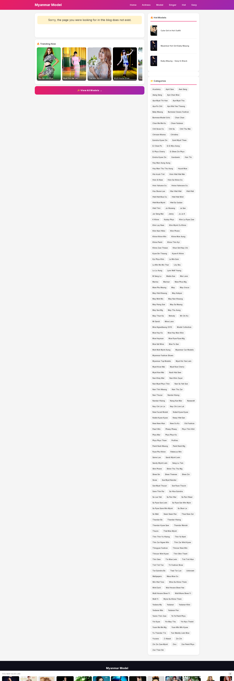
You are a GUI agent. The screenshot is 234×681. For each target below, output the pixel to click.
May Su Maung (176, 304)
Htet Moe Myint (158, 202)
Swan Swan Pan (170, 514)
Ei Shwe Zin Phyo (177, 152)
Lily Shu (177, 265)
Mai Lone (184, 276)
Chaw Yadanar (177, 123)
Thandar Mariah (181, 525)
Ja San (183, 208)
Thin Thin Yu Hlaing (161, 537)
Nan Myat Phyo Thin (161, 384)
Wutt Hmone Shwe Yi (161, 593)
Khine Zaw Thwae (160, 248)
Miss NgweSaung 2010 (162, 327)
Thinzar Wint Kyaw (160, 554)
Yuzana (155, 639)
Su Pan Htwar (187, 497)
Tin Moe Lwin (171, 559)
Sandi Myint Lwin (173, 457)
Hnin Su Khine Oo (175, 180)
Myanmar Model (48, 5)
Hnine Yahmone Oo (179, 185)
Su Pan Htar (171, 497)
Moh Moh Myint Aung (161, 350)
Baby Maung (157, 112)
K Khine (155, 219)
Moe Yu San (174, 344)
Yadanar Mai (157, 610)
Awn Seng (183, 89)
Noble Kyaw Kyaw (160, 418)
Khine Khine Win (159, 236)
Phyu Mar (156, 435)
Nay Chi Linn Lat (177, 406)
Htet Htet (190, 191)
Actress (146, 4)
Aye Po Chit (157, 106)
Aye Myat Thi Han (160, 101)
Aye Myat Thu (178, 101)
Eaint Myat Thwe (179, 140)
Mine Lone (169, 321)
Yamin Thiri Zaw (159, 616)
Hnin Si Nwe (157, 180)
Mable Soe (170, 276)
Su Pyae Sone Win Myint (162, 508)
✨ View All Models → (89, 90)
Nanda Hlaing (173, 395)
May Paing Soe (158, 304)
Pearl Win (156, 429)
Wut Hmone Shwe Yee (175, 588)
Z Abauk (167, 639)
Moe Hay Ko (157, 333)
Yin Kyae (156, 622)
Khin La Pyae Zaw (186, 219)
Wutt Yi (155, 599)
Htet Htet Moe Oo (159, 197)
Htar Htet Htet (175, 191)
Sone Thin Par (158, 491)
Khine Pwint (157, 242)
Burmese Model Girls (161, 118)
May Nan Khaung (175, 299)
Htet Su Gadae (176, 202)
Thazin (155, 531)
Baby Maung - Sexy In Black (174, 61)
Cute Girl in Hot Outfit (171, 30)
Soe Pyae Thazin (179, 486)
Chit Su (172, 129)
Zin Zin (179, 639)
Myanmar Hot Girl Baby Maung (175, 46)
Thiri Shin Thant (180, 554)
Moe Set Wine (158, 344)
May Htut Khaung (159, 293)
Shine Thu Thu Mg (174, 469)
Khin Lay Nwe (158, 225)
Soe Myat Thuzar (159, 486)
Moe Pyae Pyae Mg (177, 338)
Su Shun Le (182, 508)
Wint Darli (156, 588)
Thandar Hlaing (174, 520)
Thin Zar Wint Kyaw (182, 542)
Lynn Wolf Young (174, 270)
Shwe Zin (186, 474)
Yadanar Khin (184, 605)
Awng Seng (157, 95)
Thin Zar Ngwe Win (160, 542)
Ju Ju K (182, 214)
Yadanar (170, 605)
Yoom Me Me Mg (159, 627)
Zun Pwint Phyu (187, 644)
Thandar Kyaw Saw (160, 525)
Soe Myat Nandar (169, 480)
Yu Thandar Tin (159, 633)
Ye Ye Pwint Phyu (178, 616)
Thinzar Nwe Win (180, 548)
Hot (184, 4)
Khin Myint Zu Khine (177, 225)
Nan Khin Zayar (176, 378)
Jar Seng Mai (158, 214)
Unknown (190, 571)
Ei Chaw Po (157, 146)
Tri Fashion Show (176, 565)
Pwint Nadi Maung (160, 446)
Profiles (174, 440)
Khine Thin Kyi (173, 242)
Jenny (171, 214)
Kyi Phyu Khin (158, 259)
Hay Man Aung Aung (161, 163)
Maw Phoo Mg (181, 282)
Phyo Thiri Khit (188, 429)
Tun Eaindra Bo (158, 571)
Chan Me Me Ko (159, 123)
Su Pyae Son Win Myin (181, 503)
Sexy (194, 4)
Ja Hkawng (170, 208)
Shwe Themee (171, 474)
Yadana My (157, 605)
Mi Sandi (156, 321)
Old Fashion (189, 423)
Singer (172, 4)
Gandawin (175, 157)
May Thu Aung (174, 310)
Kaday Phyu (169, 219)
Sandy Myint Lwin (159, 463)
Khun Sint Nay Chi (180, 248)
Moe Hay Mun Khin (176, 333)
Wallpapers (157, 576)
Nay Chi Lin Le (158, 406)
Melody (172, 316)
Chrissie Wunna (159, 135)
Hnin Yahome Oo (159, 185)
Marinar (166, 282)
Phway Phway (171, 429)
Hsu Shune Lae (158, 191)
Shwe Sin (156, 474)
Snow (154, 480)
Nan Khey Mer (158, 378)
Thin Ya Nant (180, 537)
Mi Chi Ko (184, 316)
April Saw (170, 89)
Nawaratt (191, 401)
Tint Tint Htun (188, 559)
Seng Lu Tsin (177, 463)
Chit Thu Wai (185, 129)
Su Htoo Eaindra (176, 491)
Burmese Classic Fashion (178, 112)
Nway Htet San (179, 418)
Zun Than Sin (158, 650)
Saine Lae (156, 457)
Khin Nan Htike (158, 231)
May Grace (184, 287)
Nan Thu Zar (177, 389)
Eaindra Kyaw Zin (159, 140)
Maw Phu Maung (159, 287)
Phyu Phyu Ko (171, 435)
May (173, 287)
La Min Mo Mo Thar (160, 265)
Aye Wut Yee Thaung (176, 106)
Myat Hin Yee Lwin (183, 361)
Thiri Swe (156, 559)
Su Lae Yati (157, 497)
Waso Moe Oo (172, 576)
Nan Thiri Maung (159, 389)
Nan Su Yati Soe (181, 384)
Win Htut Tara (158, 582)
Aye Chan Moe (173, 95)
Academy (156, 89)
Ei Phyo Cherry (158, 152)
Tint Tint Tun (158, 565)
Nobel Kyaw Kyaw (180, 412)
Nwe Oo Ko (174, 423)
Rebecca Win (176, 452)
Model (159, 4)
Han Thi (188, 157)
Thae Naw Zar (188, 514)
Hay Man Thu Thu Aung (162, 169)
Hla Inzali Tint (158, 174)
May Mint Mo (157, 299)
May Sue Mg (157, 310)
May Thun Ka (158, 316)
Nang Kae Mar (176, 401)
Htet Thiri (156, 208)
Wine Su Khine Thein (178, 582)
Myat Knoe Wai (158, 367)
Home (133, 4)
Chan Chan (179, 118)
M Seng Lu (156, 276)
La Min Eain (174, 259)
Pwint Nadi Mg (179, 446)
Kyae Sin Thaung (159, 253)
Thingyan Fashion (160, 548)
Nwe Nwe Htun (158, 423)
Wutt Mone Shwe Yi (183, 593)
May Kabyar (177, 293)
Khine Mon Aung (178, 236)
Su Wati (155, 514)
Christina (174, 135)
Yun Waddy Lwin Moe (180, 633)
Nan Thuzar (157, 395)
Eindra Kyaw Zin (159, 157)
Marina (155, 282)
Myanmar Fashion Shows (162, 355)
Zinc (174, 644)
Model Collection (184, 327)
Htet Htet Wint (177, 197)
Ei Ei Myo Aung (173, 146)
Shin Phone (157, 469)
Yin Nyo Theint (187, 622)
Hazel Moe (182, 169)
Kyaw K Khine (178, 253)
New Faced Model (160, 412)
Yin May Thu (170, 622)
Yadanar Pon (173, 610)
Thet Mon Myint (170, 531)
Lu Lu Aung (157, 270)
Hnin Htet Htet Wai (177, 174)
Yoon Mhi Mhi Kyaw (179, 627)
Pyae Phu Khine (158, 452)
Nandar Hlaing (158, 401)
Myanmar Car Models (184, 350)
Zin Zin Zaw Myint (160, 644)
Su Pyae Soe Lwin (159, 503)
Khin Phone (175, 231)
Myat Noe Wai (158, 372)
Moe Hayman (158, 338)
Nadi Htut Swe (175, 372)
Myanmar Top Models (161, 361)
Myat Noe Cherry (177, 367)
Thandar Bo (157, 520)
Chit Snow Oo (158, 129)
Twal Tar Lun (175, 571)
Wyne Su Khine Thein (172, 599)
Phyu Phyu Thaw (159, 440)
